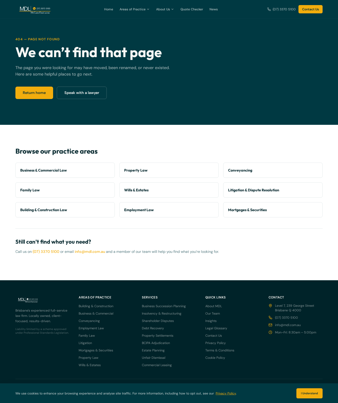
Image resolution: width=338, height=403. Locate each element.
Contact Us (310, 9)
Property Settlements (157, 335)
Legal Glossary (216, 328)
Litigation (85, 343)
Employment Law (91, 328)
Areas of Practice (133, 9)
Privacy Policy (215, 343)
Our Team (212, 313)
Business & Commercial (96, 313)
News (213, 9)
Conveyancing (89, 321)
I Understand (309, 393)
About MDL (213, 306)
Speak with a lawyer (81, 92)
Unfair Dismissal (153, 358)
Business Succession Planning (164, 306)
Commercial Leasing (157, 365)
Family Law (87, 335)
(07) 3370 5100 (284, 9)
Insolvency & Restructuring (161, 313)
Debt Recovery (153, 328)
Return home (34, 92)
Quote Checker (191, 9)
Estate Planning (153, 350)
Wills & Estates (90, 365)
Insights (211, 321)
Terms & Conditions (219, 350)
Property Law (88, 358)
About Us (163, 9)
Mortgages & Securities (96, 350)
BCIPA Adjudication (156, 343)
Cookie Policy (215, 358)
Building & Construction (96, 306)
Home (108, 9)
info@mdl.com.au (90, 251)
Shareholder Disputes (158, 321)
